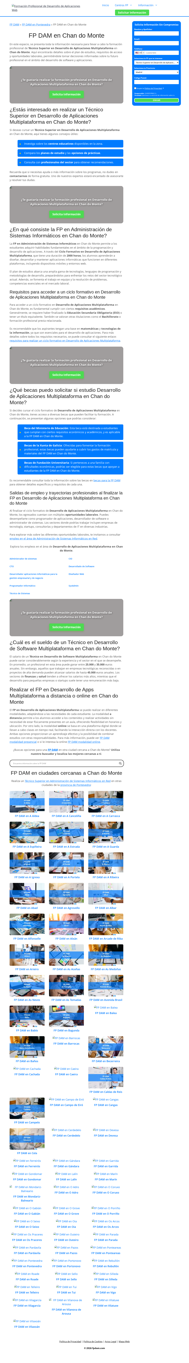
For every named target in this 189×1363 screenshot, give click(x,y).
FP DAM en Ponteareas (105, 1253)
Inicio (105, 5)
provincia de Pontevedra (75, 785)
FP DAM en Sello (66, 1279)
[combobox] (139, 53)
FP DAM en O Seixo (27, 1227)
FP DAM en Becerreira (106, 1061)
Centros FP (121, 5)
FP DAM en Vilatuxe (105, 1305)
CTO (12, 566)
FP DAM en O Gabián (27, 1213)
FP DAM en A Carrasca (106, 816)
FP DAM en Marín (106, 1179)
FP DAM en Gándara (66, 1166)
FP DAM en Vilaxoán (27, 1326)
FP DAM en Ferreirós (27, 1166)
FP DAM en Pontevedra (36, 24)
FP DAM (14, 24)
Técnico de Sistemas (20, 593)
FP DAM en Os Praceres (27, 1240)
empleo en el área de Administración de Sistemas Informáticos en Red (53, 538)
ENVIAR (156, 100)
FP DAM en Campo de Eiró (66, 1105)
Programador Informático (22, 585)
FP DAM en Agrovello (66, 908)
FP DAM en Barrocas (66, 1043)
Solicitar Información (132, 12)
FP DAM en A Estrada (66, 846)
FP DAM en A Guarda (106, 846)
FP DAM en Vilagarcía (27, 1305)
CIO (70, 558)
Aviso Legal (110, 1341)
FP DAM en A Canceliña (66, 816)
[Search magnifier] (120, 763)
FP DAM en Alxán (66, 938)
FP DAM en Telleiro (27, 1292)
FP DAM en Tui (66, 1292)
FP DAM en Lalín (66, 1179)
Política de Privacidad (153, 88)
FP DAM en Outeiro (66, 1240)
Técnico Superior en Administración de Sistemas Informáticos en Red (68, 781)
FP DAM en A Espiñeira (27, 846)
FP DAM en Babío (27, 1030)
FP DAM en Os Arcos (106, 1227)
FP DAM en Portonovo (66, 1266)
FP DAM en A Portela (66, 877)
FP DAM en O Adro (66, 1192)
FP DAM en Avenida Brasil (105, 1000)
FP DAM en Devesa (106, 1135)
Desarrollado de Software (81, 566)
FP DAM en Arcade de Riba (106, 938)
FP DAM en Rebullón (106, 1266)
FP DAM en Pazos (66, 1253)
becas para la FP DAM (106, 480)
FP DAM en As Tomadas (66, 1000)
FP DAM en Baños (27, 1061)
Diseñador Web (76, 574)
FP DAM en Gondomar (27, 1179)
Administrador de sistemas (23, 558)
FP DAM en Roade (27, 1279)
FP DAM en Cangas (106, 1105)
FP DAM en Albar (106, 908)
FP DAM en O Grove (66, 1213)
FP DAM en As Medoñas (106, 969)
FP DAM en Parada (106, 1240)
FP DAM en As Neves (27, 1000)
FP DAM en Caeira (66, 1074)
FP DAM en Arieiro (27, 969)
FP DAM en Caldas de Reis (105, 1092)
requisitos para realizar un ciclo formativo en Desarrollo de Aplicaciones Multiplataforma (65, 340)
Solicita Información (66, 94)
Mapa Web (124, 1341)
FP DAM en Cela (27, 1153)
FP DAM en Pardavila (27, 1253)
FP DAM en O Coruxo (106, 1192)
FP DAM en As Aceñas (66, 969)
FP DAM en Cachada (27, 1074)
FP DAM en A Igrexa (27, 877)
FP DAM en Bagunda (66, 1030)
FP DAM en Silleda (105, 1279)
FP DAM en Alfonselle (27, 938)
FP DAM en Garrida (106, 1166)
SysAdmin (74, 585)
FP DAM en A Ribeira (106, 877)
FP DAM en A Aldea (27, 816)
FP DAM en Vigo (106, 1292)
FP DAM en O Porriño (105, 1213)
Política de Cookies (92, 1341)
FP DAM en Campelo (27, 1122)
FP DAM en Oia (66, 1227)
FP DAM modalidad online (84, 742)
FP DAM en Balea (106, 1013)
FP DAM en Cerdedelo (66, 1135)
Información (145, 5)
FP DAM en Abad (27, 908)
